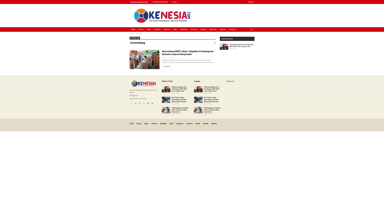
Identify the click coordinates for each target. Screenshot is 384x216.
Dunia (149, 29)
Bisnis (198, 123)
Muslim (203, 29)
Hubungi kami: (134, 95)
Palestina (212, 29)
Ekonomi (157, 29)
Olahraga (183, 29)
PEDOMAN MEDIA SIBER (160, 2)
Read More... (167, 66)
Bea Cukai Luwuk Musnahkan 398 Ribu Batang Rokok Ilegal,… (179, 99)
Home (133, 29)
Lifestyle (194, 29)
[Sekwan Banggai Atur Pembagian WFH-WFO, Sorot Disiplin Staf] (224, 47)
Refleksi (232, 29)
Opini (175, 29)
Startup (167, 29)
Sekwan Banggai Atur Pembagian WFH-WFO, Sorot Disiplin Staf (180, 89)
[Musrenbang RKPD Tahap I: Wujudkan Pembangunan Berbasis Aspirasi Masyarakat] (145, 59)
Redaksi (174, 2)
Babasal (223, 29)
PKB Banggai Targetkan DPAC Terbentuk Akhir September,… (180, 110)
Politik (141, 29)
